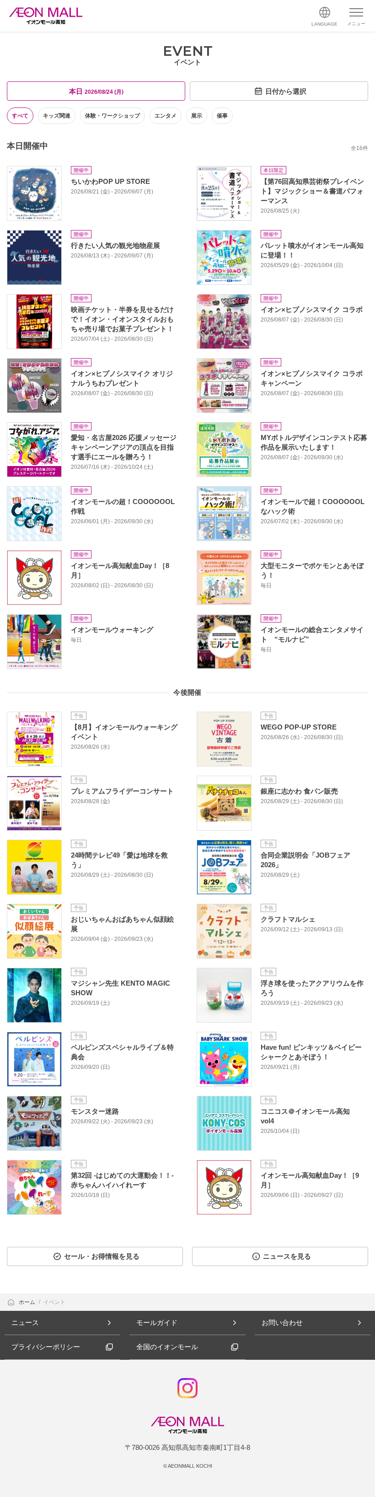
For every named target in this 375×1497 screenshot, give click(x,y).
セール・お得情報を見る (101, 1256)
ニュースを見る (287, 1256)
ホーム (28, 1302)
